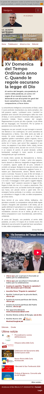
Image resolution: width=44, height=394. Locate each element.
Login (40, 390)
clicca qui (10, 296)
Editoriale (5, 327)
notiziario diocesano (30, 37)
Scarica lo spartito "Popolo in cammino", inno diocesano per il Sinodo (23, 287)
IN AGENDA (28, 16)
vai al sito (38, 315)
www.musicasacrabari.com (17, 312)
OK (41, 4)
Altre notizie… (36, 382)
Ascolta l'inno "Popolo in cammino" (21, 291)
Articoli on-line (25, 44)
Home (4, 44)
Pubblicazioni (13, 44)
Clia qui (10, 281)
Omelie (13, 327)
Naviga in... (8, 10)
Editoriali (35, 44)
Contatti (38, 387)
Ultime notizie (10, 331)
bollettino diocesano (10, 37)
